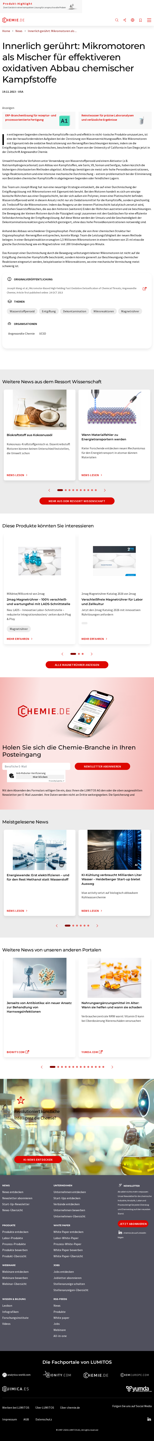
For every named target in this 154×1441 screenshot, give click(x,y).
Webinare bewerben (15, 1278)
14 (103, 1067)
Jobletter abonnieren (68, 1278)
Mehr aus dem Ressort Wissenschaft (77, 501)
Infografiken (10, 1312)
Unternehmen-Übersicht (69, 1216)
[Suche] (116, 20)
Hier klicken (40, 777)
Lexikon (7, 1305)
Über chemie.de (70, 1407)
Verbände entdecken (67, 1204)
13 (99, 1067)
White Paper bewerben (68, 1250)
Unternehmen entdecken (70, 1192)
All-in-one (60, 1336)
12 (96, 1067)
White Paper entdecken (68, 1232)
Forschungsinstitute (15, 1318)
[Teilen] (124, 20)
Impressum (9, 1419)
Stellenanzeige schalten (69, 1284)
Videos (6, 1324)
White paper (61, 1318)
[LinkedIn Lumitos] (149, 1419)
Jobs (57, 1324)
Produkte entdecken (15, 1232)
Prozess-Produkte (14, 1244)
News (57, 1305)
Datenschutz (43, 1419)
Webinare (60, 1330)
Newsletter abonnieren (102, 766)
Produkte (60, 1312)
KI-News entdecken (38, 1159)
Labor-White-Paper (66, 1238)
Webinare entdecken (15, 1272)
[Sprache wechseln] (132, 20)
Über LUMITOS (44, 1407)
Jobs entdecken (64, 1272)
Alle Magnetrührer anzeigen (77, 665)
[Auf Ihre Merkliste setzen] (140, 20)
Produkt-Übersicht (14, 1256)
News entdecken (12, 1192)
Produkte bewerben (15, 1250)
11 (92, 1067)
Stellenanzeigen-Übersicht (71, 1290)
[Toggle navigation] (149, 20)
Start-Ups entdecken (67, 1198)
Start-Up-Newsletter (15, 1204)
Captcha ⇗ (56, 781)
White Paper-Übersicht (68, 1256)
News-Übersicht (12, 1210)
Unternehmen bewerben (69, 1210)
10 (96, 490)
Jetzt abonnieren (133, 1224)
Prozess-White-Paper (67, 1244)
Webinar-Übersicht (14, 1284)
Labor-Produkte (12, 1238)
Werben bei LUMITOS (15, 1407)
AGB (26, 1419)
